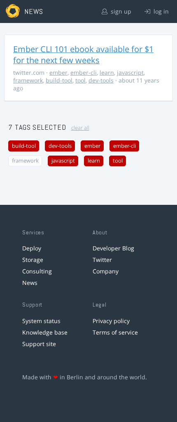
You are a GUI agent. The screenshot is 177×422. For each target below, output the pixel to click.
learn (107, 72)
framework (28, 80)
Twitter (102, 260)
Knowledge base (45, 332)
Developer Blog (113, 248)
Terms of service (115, 332)
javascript (130, 72)
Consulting (37, 271)
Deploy (31, 248)
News (29, 283)
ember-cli (83, 72)
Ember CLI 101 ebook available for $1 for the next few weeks (83, 55)
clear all (80, 127)
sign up (120, 11)
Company (106, 271)
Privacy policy (111, 321)
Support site (39, 344)
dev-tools (101, 80)
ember (58, 72)
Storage (32, 260)
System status (41, 321)
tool (80, 80)
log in (160, 11)
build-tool (59, 80)
